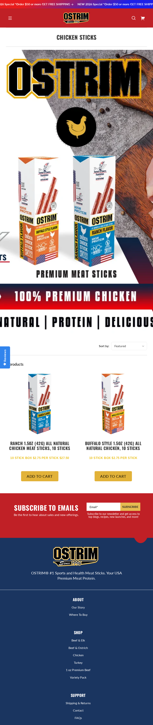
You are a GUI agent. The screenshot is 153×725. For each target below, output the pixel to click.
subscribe (130, 506)
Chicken (78, 655)
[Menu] (10, 18)
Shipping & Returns (78, 703)
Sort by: (104, 346)
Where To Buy (78, 614)
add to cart (40, 476)
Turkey (78, 662)
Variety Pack (78, 677)
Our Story (78, 607)
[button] (133, 18)
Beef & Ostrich (78, 648)
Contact (78, 710)
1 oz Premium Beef (78, 670)
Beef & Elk (78, 640)
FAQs (78, 718)
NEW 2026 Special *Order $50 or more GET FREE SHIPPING (107, 4)
